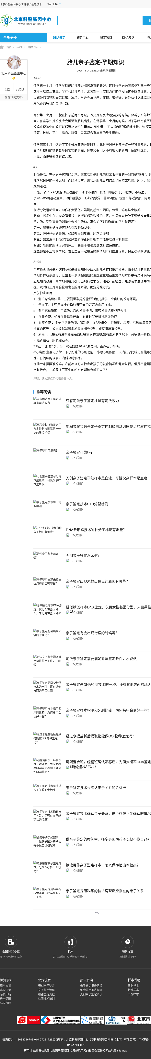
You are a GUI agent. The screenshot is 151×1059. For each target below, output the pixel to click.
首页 (9, 47)
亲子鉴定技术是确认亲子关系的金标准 (96, 787)
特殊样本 (133, 990)
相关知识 (33, 47)
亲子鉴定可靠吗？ (80, 452)
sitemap (122, 1050)
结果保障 (5, 1003)
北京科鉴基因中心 (77, 1039)
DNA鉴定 (59, 37)
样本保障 (5, 998)
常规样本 (133, 994)
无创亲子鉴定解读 (91, 994)
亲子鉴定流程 (46, 990)
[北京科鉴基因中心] (26, 20)
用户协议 (5, 985)
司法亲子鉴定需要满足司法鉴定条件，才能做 (101, 658)
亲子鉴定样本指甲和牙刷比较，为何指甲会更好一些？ (108, 710)
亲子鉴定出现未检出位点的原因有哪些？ (98, 581)
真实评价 (5, 990)
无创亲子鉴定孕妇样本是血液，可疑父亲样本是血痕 (106, 477)
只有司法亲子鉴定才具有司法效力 (92, 400)
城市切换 (52, 4)
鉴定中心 (82, 37)
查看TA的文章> (14, 97)
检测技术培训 (46, 998)
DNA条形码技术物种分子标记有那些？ (96, 529)
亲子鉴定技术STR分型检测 (87, 503)
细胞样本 (133, 985)
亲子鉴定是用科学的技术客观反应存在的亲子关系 (105, 890)
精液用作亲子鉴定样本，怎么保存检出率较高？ (103, 864)
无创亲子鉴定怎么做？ (83, 555)
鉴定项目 (106, 37)
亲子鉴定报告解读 (91, 985)
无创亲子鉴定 (46, 985)
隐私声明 (5, 994)
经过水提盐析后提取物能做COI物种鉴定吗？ (101, 735)
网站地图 (110, 1050)
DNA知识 (128, 37)
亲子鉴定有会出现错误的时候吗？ (92, 632)
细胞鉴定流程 (46, 994)
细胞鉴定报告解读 (91, 990)
